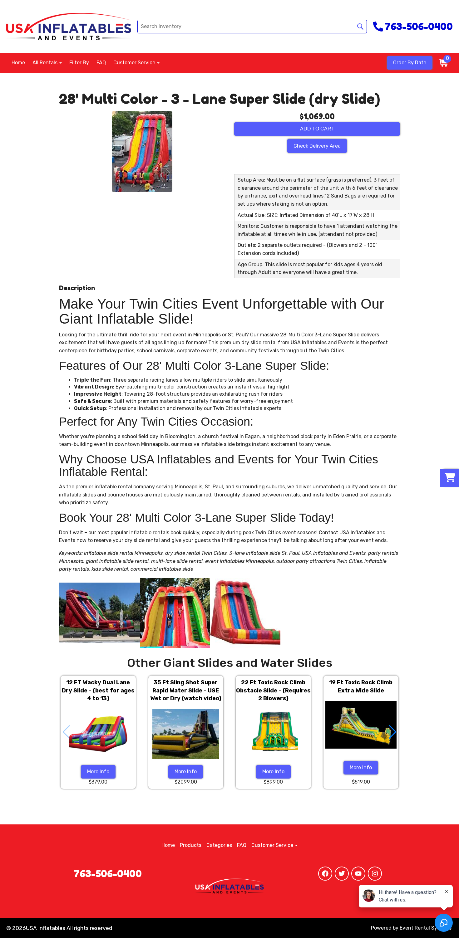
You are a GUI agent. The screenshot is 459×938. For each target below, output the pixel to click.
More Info (98, 771)
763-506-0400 (108, 873)
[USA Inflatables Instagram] (375, 874)
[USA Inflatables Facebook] (325, 874)
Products (190, 845)
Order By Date (409, 63)
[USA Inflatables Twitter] (342, 874)
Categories (219, 845)
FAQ (101, 63)
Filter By (79, 63)
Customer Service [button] (134, 63)
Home (18, 63)
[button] (392, 732)
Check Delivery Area (317, 146)
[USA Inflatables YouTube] (358, 874)
